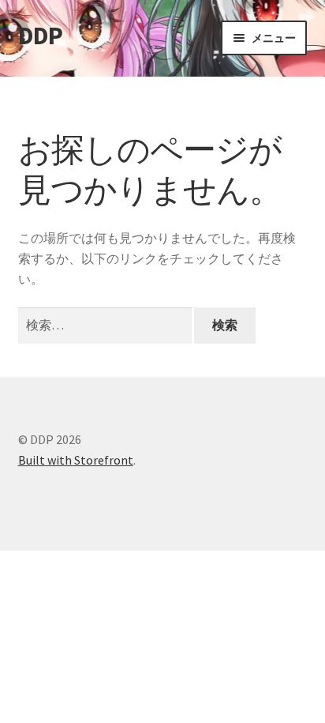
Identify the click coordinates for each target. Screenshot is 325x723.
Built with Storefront (75, 460)
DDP (40, 35)
